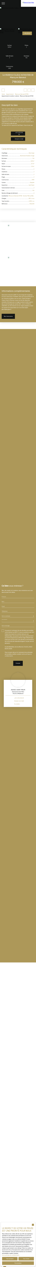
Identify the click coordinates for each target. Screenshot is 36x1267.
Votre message (6, 625)
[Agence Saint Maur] (28, 3)
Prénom (4, 596)
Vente (3, 94)
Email (3, 606)
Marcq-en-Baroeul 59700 (21, 94)
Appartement (10, 94)
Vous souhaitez (4, 619)
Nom (3, 601)
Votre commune (6, 616)
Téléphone (4, 611)
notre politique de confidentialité (10, 1255)
